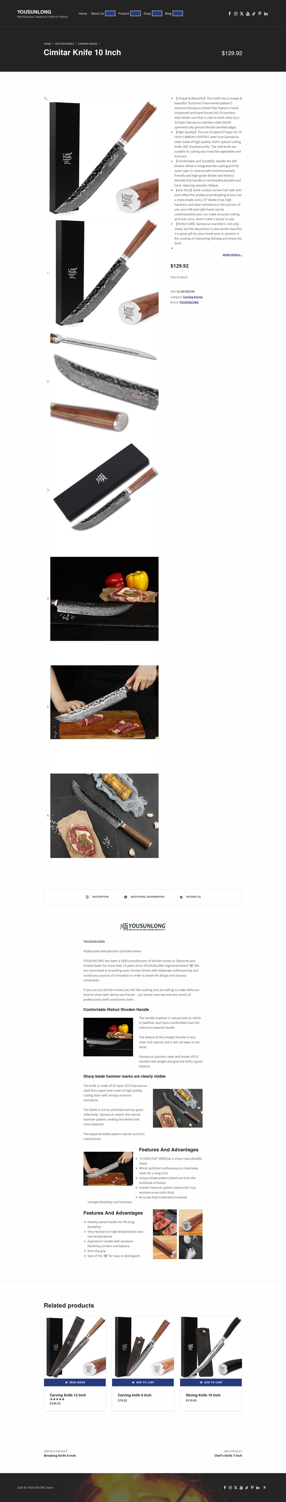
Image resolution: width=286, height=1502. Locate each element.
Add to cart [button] (145, 1382)
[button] (101, 98)
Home (83, 13)
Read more (77, 1382)
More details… (232, 255)
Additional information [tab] (147, 896)
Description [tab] (100, 896)
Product (123, 13)
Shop (147, 13)
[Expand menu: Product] (135, 13)
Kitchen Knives (64, 43)
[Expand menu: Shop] (157, 13)
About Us (97, 13)
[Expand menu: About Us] (110, 13)
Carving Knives (87, 43)
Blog (168, 13)
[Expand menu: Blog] (178, 13)
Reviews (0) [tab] (193, 896)
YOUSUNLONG (34, 11)
